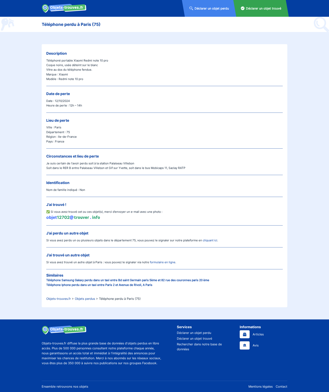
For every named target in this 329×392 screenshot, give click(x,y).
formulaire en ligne (162, 262)
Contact (281, 386)
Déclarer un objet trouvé (194, 338)
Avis (256, 345)
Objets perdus (85, 299)
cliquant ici (210, 240)
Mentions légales (260, 386)
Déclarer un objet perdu (194, 333)
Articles (258, 334)
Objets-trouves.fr (58, 299)
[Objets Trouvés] (64, 8)
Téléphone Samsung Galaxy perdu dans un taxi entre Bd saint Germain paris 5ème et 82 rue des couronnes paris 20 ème (127, 280)
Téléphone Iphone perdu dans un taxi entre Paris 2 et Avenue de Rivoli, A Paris (99, 285)
